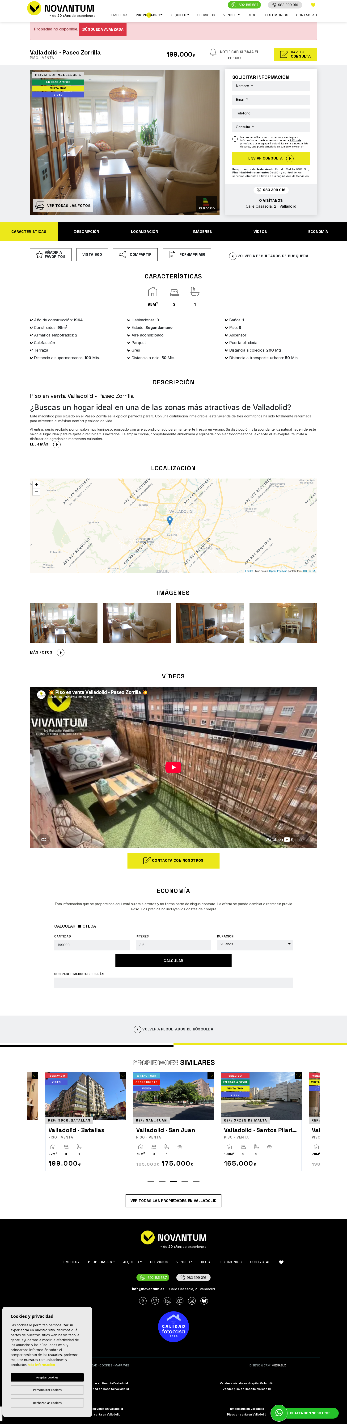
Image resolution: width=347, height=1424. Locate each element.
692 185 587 (248, 5)
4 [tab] (185, 1181)
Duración (225, 936)
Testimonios (276, 15)
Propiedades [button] (148, 15)
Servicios (206, 15)
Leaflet (249, 571)
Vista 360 (92, 254)
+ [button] (36, 485)
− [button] (36, 492)
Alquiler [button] (178, 15)
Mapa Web (122, 1365)
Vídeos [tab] (260, 231)
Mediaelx (279, 1365)
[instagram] (192, 1301)
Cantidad (62, 936)
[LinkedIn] (167, 1301)
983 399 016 (288, 5)
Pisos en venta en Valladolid (246, 1414)
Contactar (306, 15)
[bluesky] (204, 1301)
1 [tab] (151, 1181)
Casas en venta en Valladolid (100, 1414)
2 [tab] (162, 1181)
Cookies (105, 1365)
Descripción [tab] (86, 231)
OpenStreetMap (278, 571)
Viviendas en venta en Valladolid (100, 1409)
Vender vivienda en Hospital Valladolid (247, 1383)
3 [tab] (173, 1181)
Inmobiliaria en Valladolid (246, 1409)
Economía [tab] (318, 231)
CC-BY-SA (309, 571)
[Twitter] (155, 1301)
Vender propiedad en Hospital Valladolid (100, 1389)
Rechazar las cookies (47, 1403)
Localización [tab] (144, 231)
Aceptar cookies (47, 1377)
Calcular (173, 960)
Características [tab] (29, 231)
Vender (230, 15)
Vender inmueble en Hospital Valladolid (100, 1383)
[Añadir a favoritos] (84, 1075)
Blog (252, 15)
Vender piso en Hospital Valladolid (247, 1389)
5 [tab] (196, 1181)
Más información (41, 1364)
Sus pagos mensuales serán (79, 974)
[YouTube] (179, 1301)
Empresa (119, 15)
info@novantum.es (148, 1289)
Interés (142, 936)
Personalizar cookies (47, 1390)
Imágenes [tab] (202, 231)
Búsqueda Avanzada (102, 29)
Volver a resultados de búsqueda (272, 255)
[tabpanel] (134, 1121)
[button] (47, 652)
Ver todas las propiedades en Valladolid (173, 1200)
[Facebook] (143, 1301)
